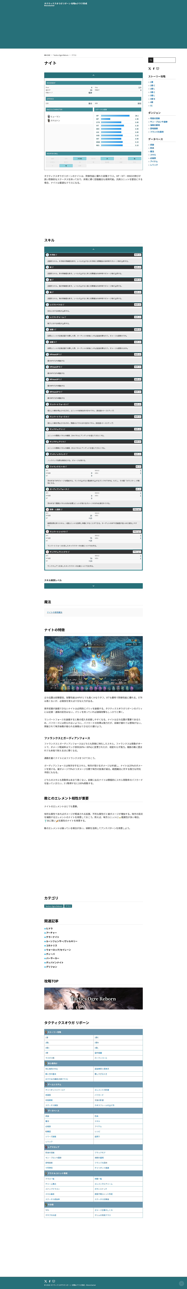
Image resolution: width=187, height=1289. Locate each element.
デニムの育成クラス (103, 1215)
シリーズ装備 (50, 1136)
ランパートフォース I (58, 404)
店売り (97, 1136)
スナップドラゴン (52, 1189)
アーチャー (51, 932)
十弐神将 (49, 1167)
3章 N (152, 98)
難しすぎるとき (101, 1074)
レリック (49, 1141)
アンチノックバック (57, 454)
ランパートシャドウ (58, 532)
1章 (46, 1037)
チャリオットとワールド (55, 1090)
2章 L (152, 88)
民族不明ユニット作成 (104, 1194)
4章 (46, 1052)
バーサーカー (52, 958)
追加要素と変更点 (102, 1068)
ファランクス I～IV (57, 466)
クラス (68, 906)
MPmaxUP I (55, 379)
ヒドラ (49, 928)
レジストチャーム (57, 317)
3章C (47, 1047)
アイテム (98, 1126)
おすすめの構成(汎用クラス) (56, 1079)
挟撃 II (52, 342)
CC (151, 105)
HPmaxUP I (55, 354)
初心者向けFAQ (51, 1068)
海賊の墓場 (99, 1157)
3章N (97, 1042)
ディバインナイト (55, 962)
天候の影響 (99, 1100)
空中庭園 (98, 1052)
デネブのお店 (50, 1215)
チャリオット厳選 (102, 1167)
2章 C (152, 85)
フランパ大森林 (101, 1162)
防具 (96, 1116)
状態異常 (49, 1100)
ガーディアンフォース (58, 489)
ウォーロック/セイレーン (58, 949)
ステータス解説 (51, 1105)
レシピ (97, 1131)
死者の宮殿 (49, 1152)
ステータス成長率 (52, 1199)
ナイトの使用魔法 (54, 612)
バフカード (99, 1095)
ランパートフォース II (58, 417)
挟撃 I (52, 329)
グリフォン (51, 966)
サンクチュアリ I (56, 429)
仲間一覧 (98, 1178)
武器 (47, 1116)
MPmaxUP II (55, 392)
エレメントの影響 (102, 1090)
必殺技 (48, 1126)
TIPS (47, 1210)
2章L (47, 1042)
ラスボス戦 (49, 1058)
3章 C (152, 92)
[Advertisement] (93, 29)
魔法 (47, 1121)
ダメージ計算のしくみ (104, 1210)
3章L (96, 1047)
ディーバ (50, 954)
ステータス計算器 (102, 1199)
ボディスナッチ (101, 1189)
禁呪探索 (49, 1162)
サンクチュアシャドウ (58, 552)
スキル (97, 1121)
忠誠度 (48, 1095)
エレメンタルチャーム (104, 1184)
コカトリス (51, 945)
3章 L (152, 95)
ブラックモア (100, 1152)
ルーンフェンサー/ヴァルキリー (61, 941)
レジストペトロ (56, 304)
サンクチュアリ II (57, 442)
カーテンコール (101, 1058)
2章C (97, 1037)
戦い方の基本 (50, 1074)
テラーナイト (52, 937)
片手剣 (52, 255)
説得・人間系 (55, 509)
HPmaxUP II (55, 367)
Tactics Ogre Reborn (53, 906)
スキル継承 (49, 1194)
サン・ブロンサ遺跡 (53, 1157)
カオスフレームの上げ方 (104, 1105)
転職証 (48, 1131)
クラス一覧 (49, 1178)
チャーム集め (50, 1184)
